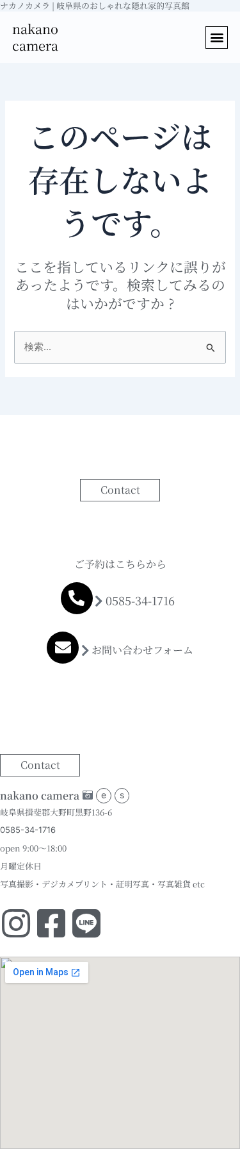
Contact (120, 489)
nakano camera (35, 37)
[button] (216, 37)
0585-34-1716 (140, 600)
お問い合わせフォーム (142, 649)
